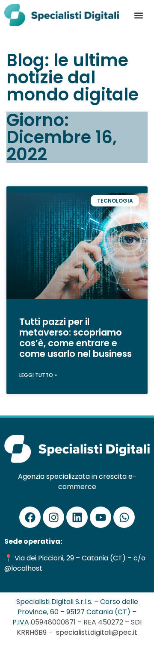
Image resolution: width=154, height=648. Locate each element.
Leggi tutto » (38, 375)
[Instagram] (53, 517)
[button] (139, 15)
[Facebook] (30, 517)
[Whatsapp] (124, 517)
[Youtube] (100, 517)
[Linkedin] (77, 517)
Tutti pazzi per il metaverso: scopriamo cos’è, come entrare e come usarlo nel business (75, 337)
